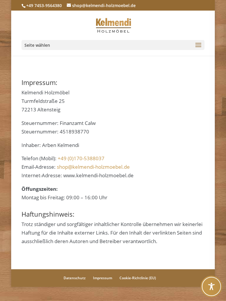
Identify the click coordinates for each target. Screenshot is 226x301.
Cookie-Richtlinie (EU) (137, 277)
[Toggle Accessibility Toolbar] (211, 286)
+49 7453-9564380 (44, 5)
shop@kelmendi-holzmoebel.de (93, 166)
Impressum (102, 277)
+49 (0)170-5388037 (81, 158)
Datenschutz (75, 277)
